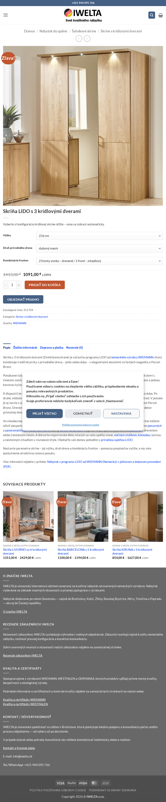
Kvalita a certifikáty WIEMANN (24, 699)
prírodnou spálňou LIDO (117, 440)
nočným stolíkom (125, 435)
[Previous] (3, 529)
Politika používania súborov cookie (80, 424)
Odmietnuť (83, 413)
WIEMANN (19, 323)
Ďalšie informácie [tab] (25, 347)
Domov (29, 31)
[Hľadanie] (151, 15)
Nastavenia (121, 413)
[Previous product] (87, 38)
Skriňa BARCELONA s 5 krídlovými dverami (81, 551)
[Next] (163, 529)
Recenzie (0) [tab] (74, 347)
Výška (7, 235)
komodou (144, 435)
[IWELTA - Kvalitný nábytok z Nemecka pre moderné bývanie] (83, 15)
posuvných (155, 425)
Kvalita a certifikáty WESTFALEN (25, 704)
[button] (5, 15)
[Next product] (79, 38)
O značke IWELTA (15, 611)
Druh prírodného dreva (17, 247)
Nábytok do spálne (53, 31)
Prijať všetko (45, 413)
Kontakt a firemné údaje (19, 748)
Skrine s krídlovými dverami (121, 31)
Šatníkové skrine (84, 31)
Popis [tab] (7, 347)
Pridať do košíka (45, 285)
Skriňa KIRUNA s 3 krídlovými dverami (132, 551)
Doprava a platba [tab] (51, 347)
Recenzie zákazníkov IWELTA (22, 655)
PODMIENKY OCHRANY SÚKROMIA (112, 790)
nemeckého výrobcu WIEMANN (132, 357)
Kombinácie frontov (15, 260)
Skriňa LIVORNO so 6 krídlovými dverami (25, 551)
